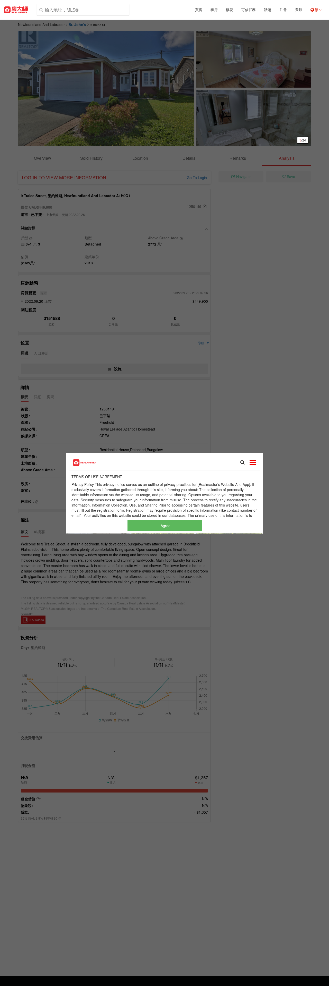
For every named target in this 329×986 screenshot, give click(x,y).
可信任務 (248, 10)
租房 (214, 10)
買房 (198, 10)
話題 (267, 10)
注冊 (283, 10)
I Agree (164, 525)
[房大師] (16, 9)
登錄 (298, 10)
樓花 (229, 10)
